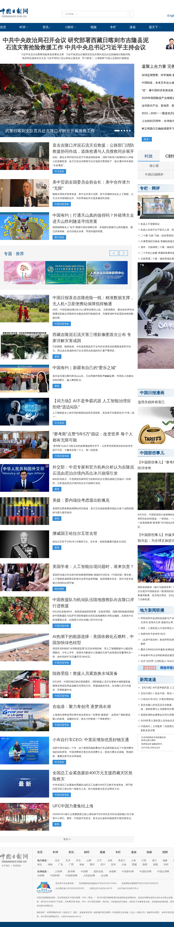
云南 (123, 864)
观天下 (153, 27)
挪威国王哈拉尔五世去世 (75, 533)
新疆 (155, 864)
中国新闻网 (71, 875)
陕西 (145, 864)
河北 (78, 860)
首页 (3, 27)
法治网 (104, 875)
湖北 (39, 864)
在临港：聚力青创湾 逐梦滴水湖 (82, 706)
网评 (156, 188)
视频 (93, 27)
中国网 (84, 871)
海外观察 (59, 588)
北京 (57, 860)
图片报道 (59, 237)
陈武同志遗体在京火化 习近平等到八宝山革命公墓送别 (51, 58)
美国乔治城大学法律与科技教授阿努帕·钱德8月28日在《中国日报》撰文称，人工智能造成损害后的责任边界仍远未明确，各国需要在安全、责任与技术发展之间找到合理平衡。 (93, 578)
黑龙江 (121, 860)
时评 (23, 27)
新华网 (71, 871)
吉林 (110, 860)
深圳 (166, 864)
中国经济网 (145, 871)
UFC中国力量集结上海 (73, 806)
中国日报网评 (154, 174)
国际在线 (98, 871)
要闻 (57, 356)
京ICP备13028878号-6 (127, 888)
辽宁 (99, 860)
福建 (165, 860)
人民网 (58, 871)
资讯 (45, 27)
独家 (149, 852)
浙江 (154, 860)
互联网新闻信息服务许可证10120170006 (97, 883)
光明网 (40, 875)
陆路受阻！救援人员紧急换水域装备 (85, 673)
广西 (71, 864)
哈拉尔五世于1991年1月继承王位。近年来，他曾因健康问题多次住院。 (90, 541)
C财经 (69, 27)
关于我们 (6, 865)
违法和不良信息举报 (64, 883)
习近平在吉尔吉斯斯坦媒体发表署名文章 (42, 54)
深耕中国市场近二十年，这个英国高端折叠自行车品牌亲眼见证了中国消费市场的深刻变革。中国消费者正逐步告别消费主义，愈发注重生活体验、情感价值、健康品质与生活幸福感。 (93, 752)
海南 (81, 864)
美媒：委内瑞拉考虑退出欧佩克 (81, 500)
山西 (88, 860)
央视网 (112, 871)
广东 (60, 864)
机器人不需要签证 (150, 224)
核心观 (154, 165)
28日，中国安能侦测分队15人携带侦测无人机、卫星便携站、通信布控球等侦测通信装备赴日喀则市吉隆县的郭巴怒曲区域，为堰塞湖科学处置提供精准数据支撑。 (93, 313)
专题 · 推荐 (14, 253)
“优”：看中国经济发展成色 (157, 90)
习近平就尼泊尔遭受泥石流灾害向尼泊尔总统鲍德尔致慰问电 (98, 54)
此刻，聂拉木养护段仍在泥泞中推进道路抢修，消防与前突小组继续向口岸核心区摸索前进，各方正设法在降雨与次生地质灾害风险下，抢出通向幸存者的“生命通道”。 (93, 161)
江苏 (144, 860)
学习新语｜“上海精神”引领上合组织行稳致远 (105, 58)
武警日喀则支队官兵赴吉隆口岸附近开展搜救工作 (50, 130)
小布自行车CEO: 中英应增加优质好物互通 (91, 739)
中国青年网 (128, 871)
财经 (87, 852)
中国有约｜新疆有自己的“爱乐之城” (84, 367)
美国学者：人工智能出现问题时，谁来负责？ (93, 566)
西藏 (134, 864)
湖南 (50, 864)
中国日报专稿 (62, 204)
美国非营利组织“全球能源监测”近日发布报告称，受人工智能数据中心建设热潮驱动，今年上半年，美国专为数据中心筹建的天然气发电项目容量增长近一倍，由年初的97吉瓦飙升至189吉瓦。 (93, 652)
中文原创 (59, 171)
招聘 (165, 852)
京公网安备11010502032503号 (69, 888)
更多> (147, 139)
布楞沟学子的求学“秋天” (153, 634)
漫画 (132, 27)
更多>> (67, 839)
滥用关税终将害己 (151, 402)
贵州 (113, 864)
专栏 (113, 27)
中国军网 (55, 875)
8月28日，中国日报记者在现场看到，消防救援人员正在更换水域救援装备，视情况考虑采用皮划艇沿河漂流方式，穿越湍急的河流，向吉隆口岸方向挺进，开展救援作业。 (93, 685)
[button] (117, 130)
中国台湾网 (163, 871)
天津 (67, 860)
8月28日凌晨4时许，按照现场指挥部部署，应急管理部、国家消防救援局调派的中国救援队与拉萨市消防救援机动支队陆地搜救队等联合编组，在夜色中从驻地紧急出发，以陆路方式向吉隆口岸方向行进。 (93, 615)
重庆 (92, 864)
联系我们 (17, 865)
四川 (102, 864)
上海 (133, 860)
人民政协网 (89, 875)
